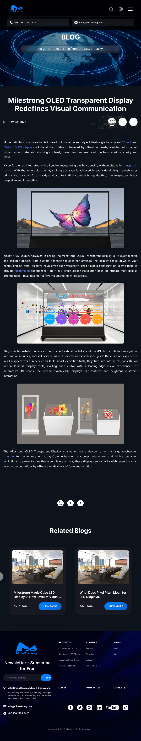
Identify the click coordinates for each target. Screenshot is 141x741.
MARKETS (119, 687)
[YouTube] (112, 707)
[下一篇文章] (80, 503)
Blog (115, 654)
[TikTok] (126, 707)
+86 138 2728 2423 (18, 713)
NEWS (117, 642)
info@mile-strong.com (20, 706)
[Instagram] (89, 707)
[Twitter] (80, 707)
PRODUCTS (65, 642)
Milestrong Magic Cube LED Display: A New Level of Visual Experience (36, 597)
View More (50, 606)
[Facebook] (70, 707)
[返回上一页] (60, 503)
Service (89, 648)
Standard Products (66, 666)
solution (8, 456)
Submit (49, 677)
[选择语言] (120, 9)
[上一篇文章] (70, 503)
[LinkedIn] (99, 707)
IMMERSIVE (93, 687)
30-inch (127, 142)
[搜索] (111, 9)
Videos (89, 660)
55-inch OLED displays (18, 147)
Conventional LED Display (70, 648)
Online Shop (91, 666)
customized (22, 270)
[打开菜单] (130, 9)
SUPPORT (91, 642)
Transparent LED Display (69, 660)
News (115, 648)
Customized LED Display (69, 654)
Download (90, 654)
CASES (62, 687)
